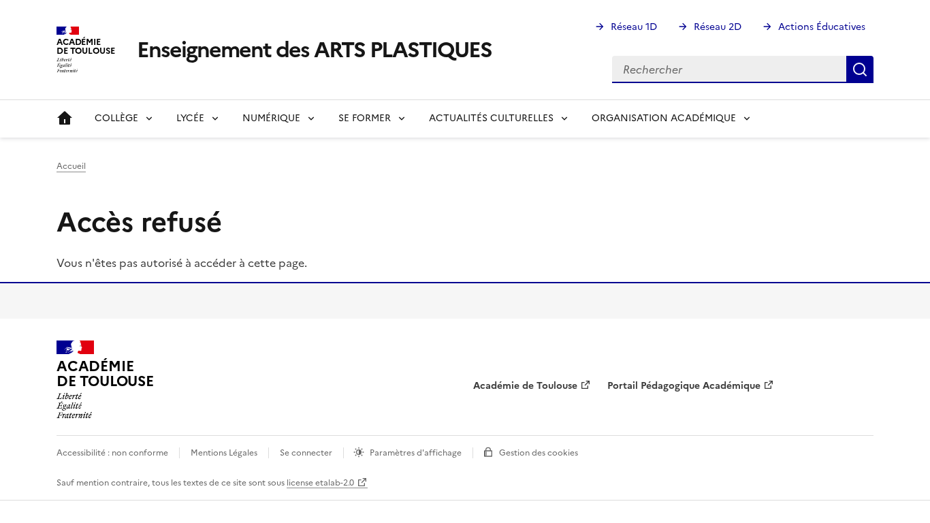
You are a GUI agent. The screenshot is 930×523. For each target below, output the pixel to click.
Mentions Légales (224, 453)
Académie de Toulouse (525, 386)
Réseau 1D (634, 27)
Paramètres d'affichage (416, 453)
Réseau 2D (717, 27)
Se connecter (306, 453)
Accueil (65, 118)
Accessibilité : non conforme (112, 453)
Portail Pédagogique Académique (683, 386)
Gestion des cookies (538, 453)
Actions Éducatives (821, 27)
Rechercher (859, 69)
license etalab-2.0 (320, 483)
